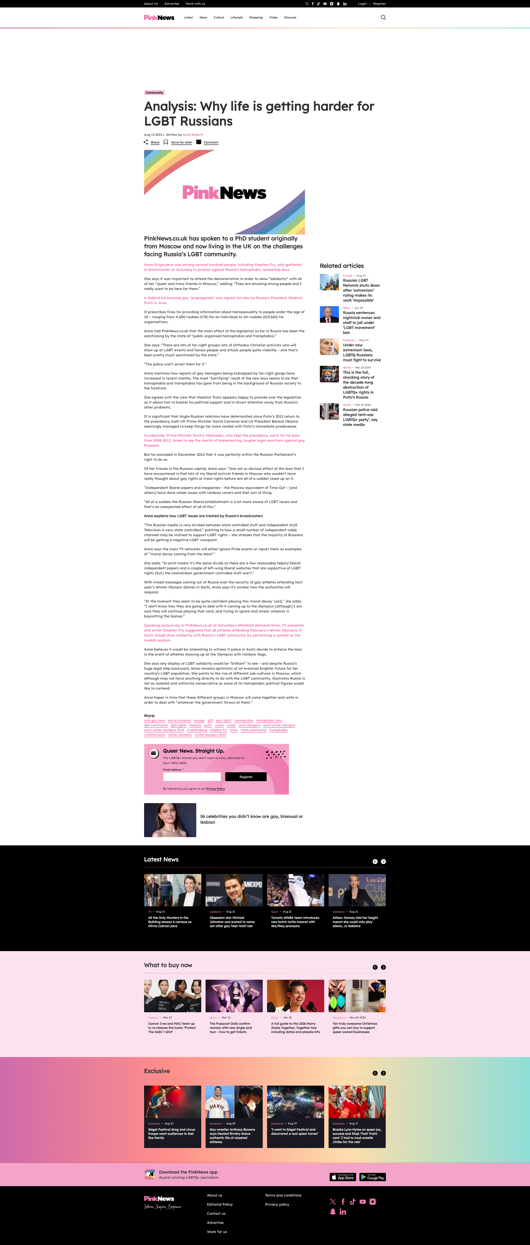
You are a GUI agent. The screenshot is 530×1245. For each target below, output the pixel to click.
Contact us (216, 1213)
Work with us (195, 4)
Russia (219, 725)
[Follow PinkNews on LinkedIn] (345, 3)
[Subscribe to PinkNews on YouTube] (362, 1203)
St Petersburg (197, 730)
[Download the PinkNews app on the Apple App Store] (343, 1177)
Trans (234, 730)
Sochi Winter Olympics (279, 725)
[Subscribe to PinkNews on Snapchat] (333, 1213)
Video (273, 17)
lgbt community (156, 725)
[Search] (383, 17)
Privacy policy (277, 1204)
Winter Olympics (180, 735)
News (203, 17)
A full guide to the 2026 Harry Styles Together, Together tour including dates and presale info (295, 1028)
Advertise (171, 4)
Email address (178, 769)
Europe (199, 720)
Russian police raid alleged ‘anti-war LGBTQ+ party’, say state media (360, 417)
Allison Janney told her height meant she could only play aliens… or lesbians (355, 922)
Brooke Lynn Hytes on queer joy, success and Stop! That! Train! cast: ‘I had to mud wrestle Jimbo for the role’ (357, 1135)
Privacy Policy (215, 788)
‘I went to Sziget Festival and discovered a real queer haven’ (294, 1131)
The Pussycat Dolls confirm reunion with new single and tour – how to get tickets (231, 1028)
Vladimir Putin (154, 735)
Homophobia (243, 720)
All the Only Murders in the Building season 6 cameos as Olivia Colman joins (170, 922)
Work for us (217, 1231)
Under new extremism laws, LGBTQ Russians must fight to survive (362, 352)
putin (208, 725)
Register (379, 4)
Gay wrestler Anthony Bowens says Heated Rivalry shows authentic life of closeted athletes (232, 1135)
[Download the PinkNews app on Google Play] (372, 1177)
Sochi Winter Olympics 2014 (164, 730)
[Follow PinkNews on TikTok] (352, 1203)
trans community (253, 730)
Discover (290, 17)
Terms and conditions (283, 1195)
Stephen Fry (218, 730)
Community (154, 93)
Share (155, 142)
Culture (219, 17)
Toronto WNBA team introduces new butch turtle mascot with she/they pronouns (295, 922)
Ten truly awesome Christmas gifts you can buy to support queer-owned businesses (355, 1028)
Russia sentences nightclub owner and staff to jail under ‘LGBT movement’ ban (361, 322)
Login (362, 4)
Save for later (181, 142)
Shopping (256, 17)
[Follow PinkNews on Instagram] (372, 1203)
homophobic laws (269, 720)
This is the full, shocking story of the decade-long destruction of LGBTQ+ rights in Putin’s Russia (358, 385)
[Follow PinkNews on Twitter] (333, 1203)
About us (214, 1195)
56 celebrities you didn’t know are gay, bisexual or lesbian (251, 819)
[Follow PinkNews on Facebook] (343, 1203)
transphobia (278, 730)
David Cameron (179, 720)
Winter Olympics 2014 (210, 735)
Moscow (195, 725)
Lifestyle (237, 17)
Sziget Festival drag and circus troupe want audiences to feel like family (171, 1133)
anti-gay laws (154, 720)
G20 (210, 720)
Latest (188, 17)
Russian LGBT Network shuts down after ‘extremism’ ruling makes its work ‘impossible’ (361, 290)
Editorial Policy (220, 1204)
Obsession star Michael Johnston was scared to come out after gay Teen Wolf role (232, 922)
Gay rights (223, 720)
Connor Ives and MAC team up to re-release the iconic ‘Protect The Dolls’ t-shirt (172, 1028)
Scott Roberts (193, 135)
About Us (151, 4)
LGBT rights (178, 725)
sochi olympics (249, 725)
